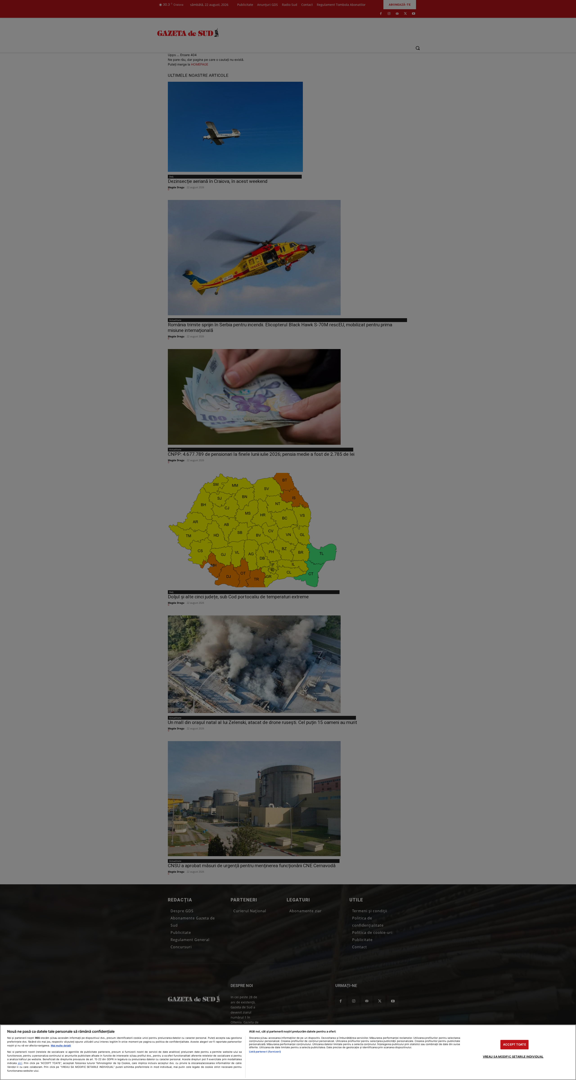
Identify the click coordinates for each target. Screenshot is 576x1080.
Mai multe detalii (61, 1045)
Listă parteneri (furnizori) (265, 1051)
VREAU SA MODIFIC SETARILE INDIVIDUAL (513, 1056)
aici (20, 1063)
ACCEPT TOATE (514, 1044)
